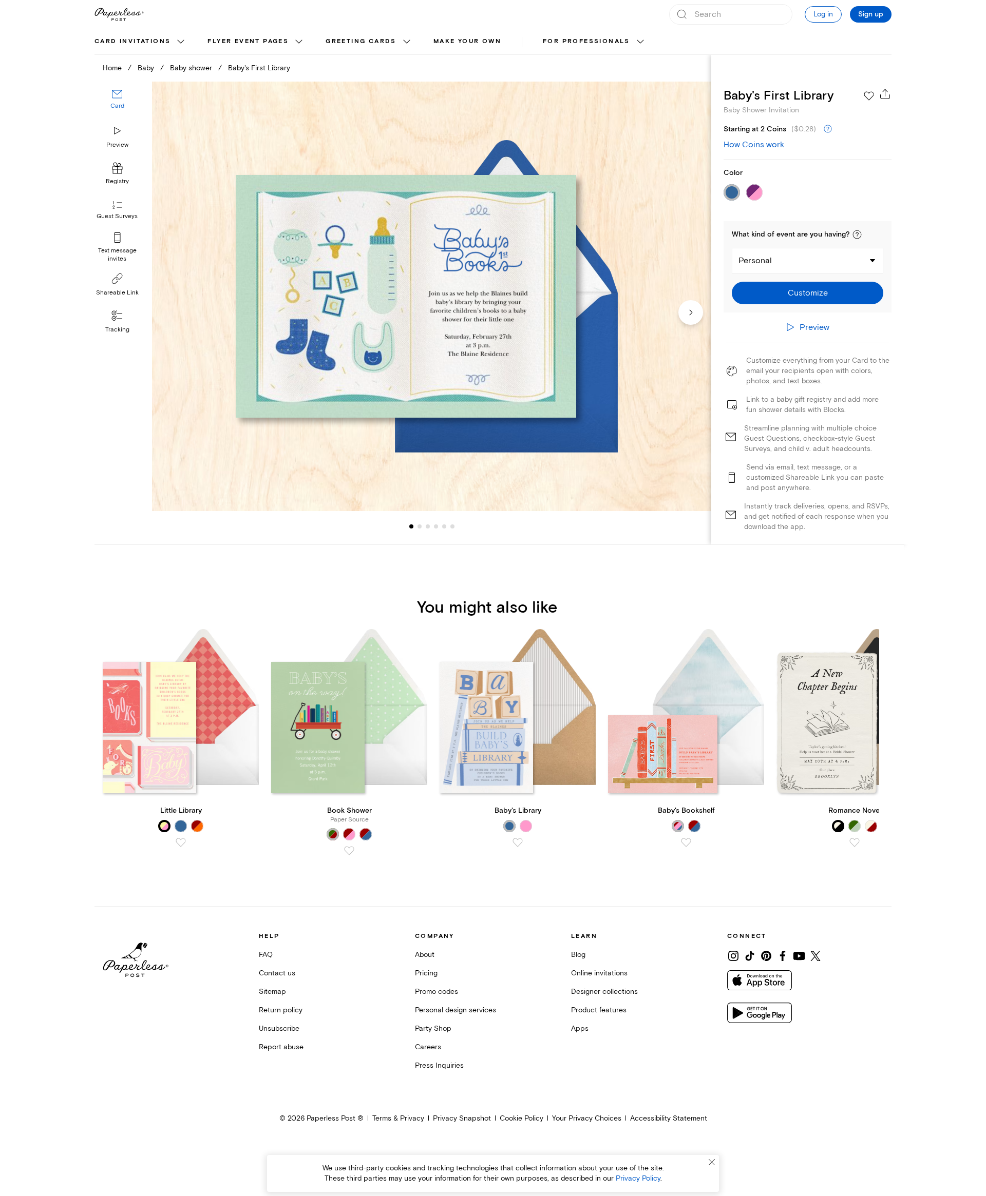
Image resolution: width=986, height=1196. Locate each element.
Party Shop (433, 1028)
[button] (857, 234)
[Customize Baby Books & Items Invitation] (431, 296)
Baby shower (191, 68)
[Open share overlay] (885, 94)
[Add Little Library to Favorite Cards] (181, 842)
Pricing (426, 973)
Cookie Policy (521, 1118)
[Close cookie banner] (712, 1162)
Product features (599, 1010)
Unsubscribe (279, 1028)
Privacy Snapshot (462, 1118)
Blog (578, 954)
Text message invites (117, 255)
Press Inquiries (439, 1065)
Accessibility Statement (668, 1118)
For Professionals (586, 41)
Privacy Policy (638, 1178)
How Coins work (754, 145)
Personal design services (455, 1010)
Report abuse (281, 1047)
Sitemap (272, 991)
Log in (823, 14)
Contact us (277, 973)
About (424, 954)
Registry (117, 182)
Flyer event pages (248, 41)
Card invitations (132, 41)
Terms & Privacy (398, 1118)
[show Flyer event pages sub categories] (299, 42)
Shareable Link (117, 293)
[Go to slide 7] (452, 526)
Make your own (467, 41)
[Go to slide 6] (444, 526)
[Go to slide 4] (428, 526)
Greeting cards (361, 41)
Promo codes (436, 991)
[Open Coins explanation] (827, 129)
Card (117, 106)
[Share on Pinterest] (766, 956)
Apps (580, 1028)
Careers (428, 1047)
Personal (755, 261)
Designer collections (604, 991)
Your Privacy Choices (586, 1118)
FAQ (266, 954)
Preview (117, 145)
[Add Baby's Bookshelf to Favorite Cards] (686, 842)
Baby (146, 68)
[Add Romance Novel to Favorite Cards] (854, 842)
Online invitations (599, 973)
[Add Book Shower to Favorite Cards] (349, 851)
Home (112, 68)
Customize (808, 293)
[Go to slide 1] (411, 526)
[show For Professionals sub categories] (640, 42)
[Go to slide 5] (436, 526)
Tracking (117, 330)
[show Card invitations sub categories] (181, 42)
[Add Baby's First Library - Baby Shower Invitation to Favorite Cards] (869, 96)
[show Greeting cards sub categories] (407, 42)
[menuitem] (140, 42)
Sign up (870, 14)
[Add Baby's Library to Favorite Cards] (517, 842)
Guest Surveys (117, 217)
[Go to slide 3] (420, 526)
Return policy (280, 1010)
